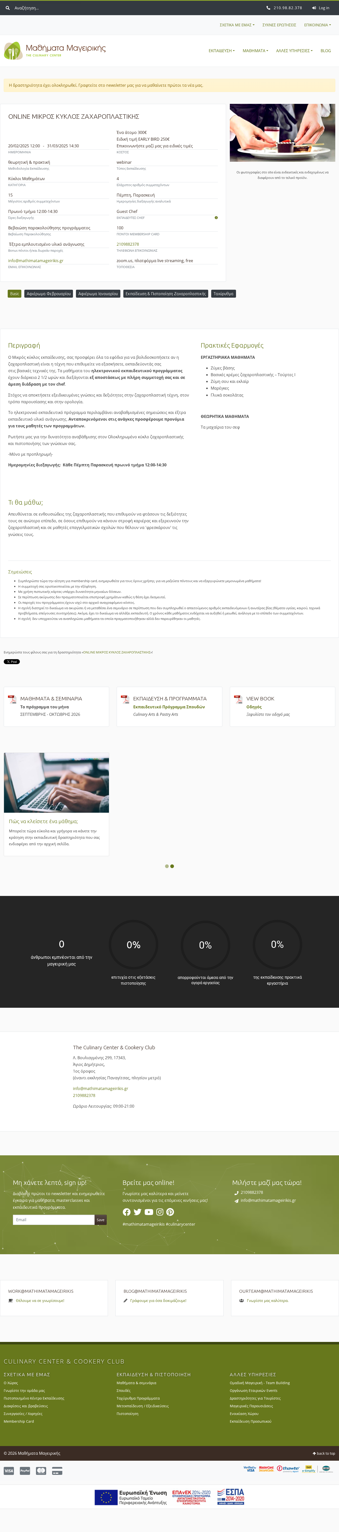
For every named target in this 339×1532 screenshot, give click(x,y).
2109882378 (287, 7)
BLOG (326, 50)
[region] (169, 1227)
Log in (323, 7)
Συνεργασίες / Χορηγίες (23, 1436)
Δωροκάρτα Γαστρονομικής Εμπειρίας (279, 821)
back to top (325, 1476)
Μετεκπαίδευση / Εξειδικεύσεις (143, 1429)
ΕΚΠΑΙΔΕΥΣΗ (220, 50)
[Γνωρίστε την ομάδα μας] (216, 218)
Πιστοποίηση (127, 1436)
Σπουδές (124, 1413)
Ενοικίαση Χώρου (244, 1436)
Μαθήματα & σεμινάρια (136, 1406)
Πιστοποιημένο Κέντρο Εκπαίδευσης (34, 1421)
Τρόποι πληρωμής (143, 821)
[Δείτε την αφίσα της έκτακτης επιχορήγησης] (169, 1519)
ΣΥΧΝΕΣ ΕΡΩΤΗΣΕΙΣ (279, 24)
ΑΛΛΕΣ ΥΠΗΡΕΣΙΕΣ (293, 50)
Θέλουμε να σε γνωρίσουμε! (40, 1323)
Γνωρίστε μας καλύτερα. (268, 1323)
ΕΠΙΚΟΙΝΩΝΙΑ (316, 24)
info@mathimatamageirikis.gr (36, 260)
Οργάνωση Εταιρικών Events (253, 1413)
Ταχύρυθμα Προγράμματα (138, 1421)
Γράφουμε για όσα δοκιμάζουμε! (158, 1323)
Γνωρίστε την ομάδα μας (24, 1413)
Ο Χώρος (11, 1406)
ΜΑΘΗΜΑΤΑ (254, 50)
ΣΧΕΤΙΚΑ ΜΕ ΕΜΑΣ (236, 24)
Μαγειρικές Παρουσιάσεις (251, 1429)
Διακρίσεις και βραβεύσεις (26, 1429)
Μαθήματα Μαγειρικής (55, 51)
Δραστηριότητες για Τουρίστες (255, 1421)
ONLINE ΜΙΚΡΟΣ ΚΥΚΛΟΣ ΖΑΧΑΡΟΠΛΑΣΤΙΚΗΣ (116, 652)
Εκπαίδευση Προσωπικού (250, 1444)
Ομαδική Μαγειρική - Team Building (260, 1406)
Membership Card (29, 821)
